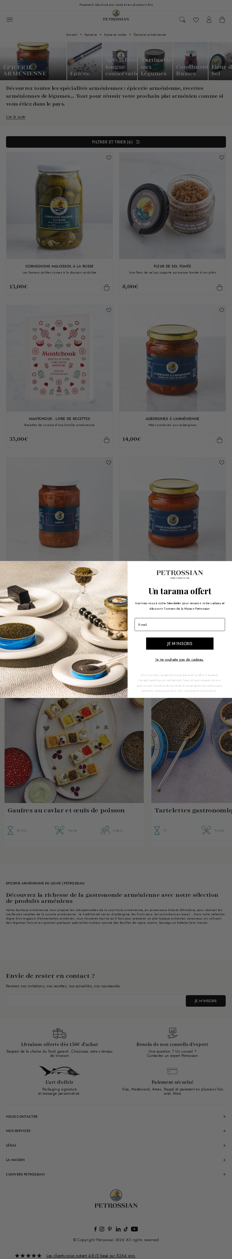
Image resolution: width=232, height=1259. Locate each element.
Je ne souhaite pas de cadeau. (180, 659)
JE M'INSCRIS (179, 644)
